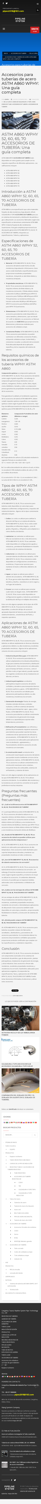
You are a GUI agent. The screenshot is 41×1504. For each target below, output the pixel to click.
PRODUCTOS (9, 1153)
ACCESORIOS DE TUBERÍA (20, 104)
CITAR (34, 30)
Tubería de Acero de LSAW (23, 1220)
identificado (13, 1109)
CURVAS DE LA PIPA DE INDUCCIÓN (21, 1163)
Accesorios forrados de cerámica (25, 1227)
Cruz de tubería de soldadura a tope (22, 1451)
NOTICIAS (8, 1280)
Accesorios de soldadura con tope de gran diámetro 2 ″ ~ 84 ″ (10, 1362)
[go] (35, 1135)
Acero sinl (17, 1210)
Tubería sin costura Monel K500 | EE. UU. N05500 (18, 1443)
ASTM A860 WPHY (18, 995)
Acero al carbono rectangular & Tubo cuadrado (18, 1434)
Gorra (16, 1234)
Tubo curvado (18, 1248)
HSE (6, 1262)
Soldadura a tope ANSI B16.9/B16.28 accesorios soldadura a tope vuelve (17, 1065)
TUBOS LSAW (6, 1327)
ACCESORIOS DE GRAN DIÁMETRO (9, 1323)
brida (16, 1238)
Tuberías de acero (20, 1202)
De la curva (8, 102)
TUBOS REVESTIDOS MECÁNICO (20, 1160)
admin (7, 99)
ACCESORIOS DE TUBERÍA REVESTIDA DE (21, 1177)
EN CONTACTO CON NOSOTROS (15, 1293)
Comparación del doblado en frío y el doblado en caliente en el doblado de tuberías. (18, 1097)
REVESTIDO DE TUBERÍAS (10, 1316)
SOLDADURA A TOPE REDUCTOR (24, 1194)
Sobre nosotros (10, 1146)
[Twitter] (6, 3)
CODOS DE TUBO (7, 104)
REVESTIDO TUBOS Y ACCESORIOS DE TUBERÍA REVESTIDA (21, 1168)
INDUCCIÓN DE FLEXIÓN (9, 1329)
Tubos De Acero (15, 1199)
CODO (33, 102)
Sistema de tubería (17, 1385)
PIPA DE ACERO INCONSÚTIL (23, 1217)
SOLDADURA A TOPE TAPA (27, 1189)
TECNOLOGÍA (14, 1290)
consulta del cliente (16, 1273)
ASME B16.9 (20, 322)
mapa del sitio (17, 1421)
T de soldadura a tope (21, 1255)
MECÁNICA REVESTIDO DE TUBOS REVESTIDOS (10, 1341)
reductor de (18, 1259)
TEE (20, 1186)
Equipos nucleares (16, 1156)
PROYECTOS (9, 1266)
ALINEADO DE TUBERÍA (9, 1319)
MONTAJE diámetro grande (23, 1241)
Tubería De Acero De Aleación (24, 1206)
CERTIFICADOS (10, 1277)
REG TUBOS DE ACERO (21, 1213)
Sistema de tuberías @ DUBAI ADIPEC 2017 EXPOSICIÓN (23, 1285)
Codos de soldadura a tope (21, 102)
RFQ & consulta (15, 1269)
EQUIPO (12, 1149)
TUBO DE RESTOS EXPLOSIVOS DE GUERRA (10, 1351)
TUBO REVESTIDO (20, 1173)
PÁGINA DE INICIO (11, 1142)
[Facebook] (3, 3)
